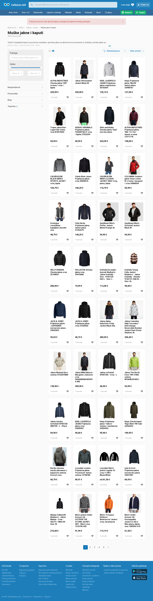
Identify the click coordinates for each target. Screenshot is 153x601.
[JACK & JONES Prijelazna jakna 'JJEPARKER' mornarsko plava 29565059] (59, 309)
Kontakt (5, 570)
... (116, 12)
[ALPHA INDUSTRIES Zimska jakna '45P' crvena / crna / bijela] (59, 69)
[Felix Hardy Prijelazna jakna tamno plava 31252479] (84, 211)
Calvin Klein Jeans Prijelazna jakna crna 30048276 (83, 178)
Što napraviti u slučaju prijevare (50, 573)
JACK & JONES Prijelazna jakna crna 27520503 (82, 323)
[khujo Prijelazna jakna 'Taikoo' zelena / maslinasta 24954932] (109, 410)
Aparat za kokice (72, 573)
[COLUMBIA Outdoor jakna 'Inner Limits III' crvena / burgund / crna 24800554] (134, 165)
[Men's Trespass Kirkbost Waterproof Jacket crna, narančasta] (109, 503)
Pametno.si (38, 597)
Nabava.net (12, 28)
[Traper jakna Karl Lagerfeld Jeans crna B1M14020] (59, 116)
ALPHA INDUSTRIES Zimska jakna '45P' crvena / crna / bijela (59, 84)
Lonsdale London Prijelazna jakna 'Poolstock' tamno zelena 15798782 (83, 471)
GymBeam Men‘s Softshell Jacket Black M (132, 225)
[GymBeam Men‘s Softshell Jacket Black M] (134, 211)
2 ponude (103, 485)
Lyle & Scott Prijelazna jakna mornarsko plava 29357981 (132, 471)
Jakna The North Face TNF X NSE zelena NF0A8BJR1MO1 (132, 376)
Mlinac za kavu (71, 578)
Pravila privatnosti (8, 578)
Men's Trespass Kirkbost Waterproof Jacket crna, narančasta (108, 518)
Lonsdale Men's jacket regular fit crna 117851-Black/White (107, 471)
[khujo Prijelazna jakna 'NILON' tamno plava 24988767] (134, 69)
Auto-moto (13, 12)
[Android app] (139, 571)
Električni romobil (88, 570)
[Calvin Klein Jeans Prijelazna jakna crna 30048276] (84, 165)
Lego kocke (70, 584)
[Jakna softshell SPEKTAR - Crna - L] (109, 361)
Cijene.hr (47, 597)
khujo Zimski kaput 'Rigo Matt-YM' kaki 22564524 (133, 423)
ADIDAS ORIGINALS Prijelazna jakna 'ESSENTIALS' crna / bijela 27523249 (83, 131)
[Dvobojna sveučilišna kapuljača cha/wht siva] (59, 211)
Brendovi (22, 576)
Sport (98, 12)
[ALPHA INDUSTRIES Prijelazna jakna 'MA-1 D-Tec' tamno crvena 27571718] (134, 116)
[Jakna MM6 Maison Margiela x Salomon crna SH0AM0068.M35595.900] (84, 361)
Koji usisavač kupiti (46, 581)
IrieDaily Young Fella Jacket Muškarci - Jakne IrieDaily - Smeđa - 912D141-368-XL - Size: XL (133, 275)
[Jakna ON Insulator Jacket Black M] (84, 69)
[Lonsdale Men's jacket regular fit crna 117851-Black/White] (109, 456)
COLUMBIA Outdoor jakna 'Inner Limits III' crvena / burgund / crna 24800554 (133, 180)
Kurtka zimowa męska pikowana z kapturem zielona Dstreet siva (58, 471)
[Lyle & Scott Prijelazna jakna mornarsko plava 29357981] (134, 456)
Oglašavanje (6, 573)
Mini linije (69, 570)
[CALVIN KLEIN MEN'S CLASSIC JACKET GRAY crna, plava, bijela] (109, 165)
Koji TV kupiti (43, 578)
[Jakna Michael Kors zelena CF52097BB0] (59, 361)
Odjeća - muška (32, 28)
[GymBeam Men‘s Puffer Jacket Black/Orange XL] (109, 211)
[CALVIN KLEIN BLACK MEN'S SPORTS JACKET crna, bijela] (59, 165)
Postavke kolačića (8, 581)
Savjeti (142, 12)
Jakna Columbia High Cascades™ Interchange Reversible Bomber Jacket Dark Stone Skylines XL (133, 327)
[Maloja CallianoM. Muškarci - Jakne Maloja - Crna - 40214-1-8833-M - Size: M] (59, 503)
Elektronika (38, 12)
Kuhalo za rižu (71, 576)
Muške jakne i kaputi (48, 28)
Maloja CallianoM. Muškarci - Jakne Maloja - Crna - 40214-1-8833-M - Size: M (58, 519)
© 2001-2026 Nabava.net (11, 597)
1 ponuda (53, 97)
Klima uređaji (70, 581)
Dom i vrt (25, 12)
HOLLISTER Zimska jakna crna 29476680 (83, 272)
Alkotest (85, 590)
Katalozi (128, 12)
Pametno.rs (27, 597)
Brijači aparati (87, 578)
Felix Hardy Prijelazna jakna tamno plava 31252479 (82, 226)
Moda (78, 12)
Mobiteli (68, 12)
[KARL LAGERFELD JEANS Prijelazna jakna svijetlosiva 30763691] (109, 69)
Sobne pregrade (88, 581)
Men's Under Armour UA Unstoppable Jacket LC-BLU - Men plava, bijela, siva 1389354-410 (132, 520)
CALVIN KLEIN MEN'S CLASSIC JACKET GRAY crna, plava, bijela (108, 180)
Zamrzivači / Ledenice (90, 576)
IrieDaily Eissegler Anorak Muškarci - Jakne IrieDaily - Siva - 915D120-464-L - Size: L (108, 274)
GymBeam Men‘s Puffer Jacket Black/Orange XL (107, 225)
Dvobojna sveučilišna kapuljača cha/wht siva (58, 226)
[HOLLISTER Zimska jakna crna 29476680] (84, 258)
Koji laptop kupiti (45, 576)
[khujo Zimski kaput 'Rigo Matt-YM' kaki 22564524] (134, 410)
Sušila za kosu (71, 587)
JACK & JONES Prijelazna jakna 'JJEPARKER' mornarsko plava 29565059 (58, 326)
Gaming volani (87, 584)
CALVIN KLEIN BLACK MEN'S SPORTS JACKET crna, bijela (58, 180)
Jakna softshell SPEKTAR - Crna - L (108, 373)
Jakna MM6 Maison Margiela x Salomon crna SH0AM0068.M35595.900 (84, 377)
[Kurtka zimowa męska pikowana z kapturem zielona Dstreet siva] (59, 456)
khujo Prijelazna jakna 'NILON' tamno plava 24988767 (132, 84)
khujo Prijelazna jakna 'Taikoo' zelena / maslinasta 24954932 (108, 425)
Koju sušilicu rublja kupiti (48, 584)
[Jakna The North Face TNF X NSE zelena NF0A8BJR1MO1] (134, 361)
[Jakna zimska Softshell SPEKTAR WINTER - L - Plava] (59, 410)
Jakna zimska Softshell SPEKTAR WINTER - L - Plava (59, 423)
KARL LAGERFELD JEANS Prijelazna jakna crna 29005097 (83, 425)
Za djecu (108, 12)
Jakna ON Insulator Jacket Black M (83, 82)
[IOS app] (139, 577)
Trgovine (22, 573)
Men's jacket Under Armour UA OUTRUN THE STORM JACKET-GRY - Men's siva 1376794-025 (83, 520)
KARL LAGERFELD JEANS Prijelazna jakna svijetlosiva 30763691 (108, 84)
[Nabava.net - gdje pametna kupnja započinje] (14, 5)
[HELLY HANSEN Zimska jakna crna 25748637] (59, 258)
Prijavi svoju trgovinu (27, 570)
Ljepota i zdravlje (54, 12)
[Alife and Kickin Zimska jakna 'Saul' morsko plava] (109, 116)
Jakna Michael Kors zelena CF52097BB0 (59, 373)
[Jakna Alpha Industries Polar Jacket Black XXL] (109, 309)
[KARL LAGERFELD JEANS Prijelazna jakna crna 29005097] (84, 410)
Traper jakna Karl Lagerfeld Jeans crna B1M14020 (58, 129)
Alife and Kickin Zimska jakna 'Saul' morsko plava (108, 129)
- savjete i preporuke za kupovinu (115, 570)
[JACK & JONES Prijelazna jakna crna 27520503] (84, 309)
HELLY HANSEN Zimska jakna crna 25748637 (58, 272)
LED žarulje (86, 573)
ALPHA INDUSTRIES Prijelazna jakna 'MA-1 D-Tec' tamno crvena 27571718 (133, 132)
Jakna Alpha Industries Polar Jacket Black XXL (107, 323)
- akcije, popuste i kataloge (113, 573)
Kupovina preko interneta (48, 570)
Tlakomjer (86, 587)
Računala (88, 12)
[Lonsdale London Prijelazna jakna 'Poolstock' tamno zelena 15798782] (84, 456)
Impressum (6, 584)
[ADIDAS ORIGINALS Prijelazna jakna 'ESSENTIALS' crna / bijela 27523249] (84, 116)
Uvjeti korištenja (8, 576)
